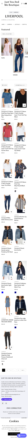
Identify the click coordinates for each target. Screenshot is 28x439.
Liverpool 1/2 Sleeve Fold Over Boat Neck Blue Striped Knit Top (7, 114)
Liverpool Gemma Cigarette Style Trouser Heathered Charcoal (7, 356)
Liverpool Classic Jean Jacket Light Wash (6, 285)
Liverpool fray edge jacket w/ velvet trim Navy (20, 320)
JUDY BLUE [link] (15, 24)
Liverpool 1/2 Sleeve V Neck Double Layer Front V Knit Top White (20, 147)
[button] (21, 3)
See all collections (7, 33)
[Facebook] (2, 403)
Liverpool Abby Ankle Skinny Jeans (7, 218)
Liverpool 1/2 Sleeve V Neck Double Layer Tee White (7, 183)
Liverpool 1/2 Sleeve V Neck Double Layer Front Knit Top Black (20, 114)
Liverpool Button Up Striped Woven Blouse (20, 218)
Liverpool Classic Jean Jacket (19, 249)
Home (11, 12)
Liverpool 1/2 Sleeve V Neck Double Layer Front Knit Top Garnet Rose (7, 147)
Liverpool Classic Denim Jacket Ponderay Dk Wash (7, 250)
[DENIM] (18, 55)
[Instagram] (6, 403)
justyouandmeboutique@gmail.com (12, 394)
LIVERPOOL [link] (7, 24)
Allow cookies (14, 434)
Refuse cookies (14, 437)
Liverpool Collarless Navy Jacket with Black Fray (20, 285)
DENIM (15, 75)
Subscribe (24, 417)
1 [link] (3, 370)
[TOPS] (6, 47)
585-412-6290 (8, 396)
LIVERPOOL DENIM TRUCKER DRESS (7, 321)
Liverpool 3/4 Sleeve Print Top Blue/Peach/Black (20, 183)
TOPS (3, 58)
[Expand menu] (2, 3)
